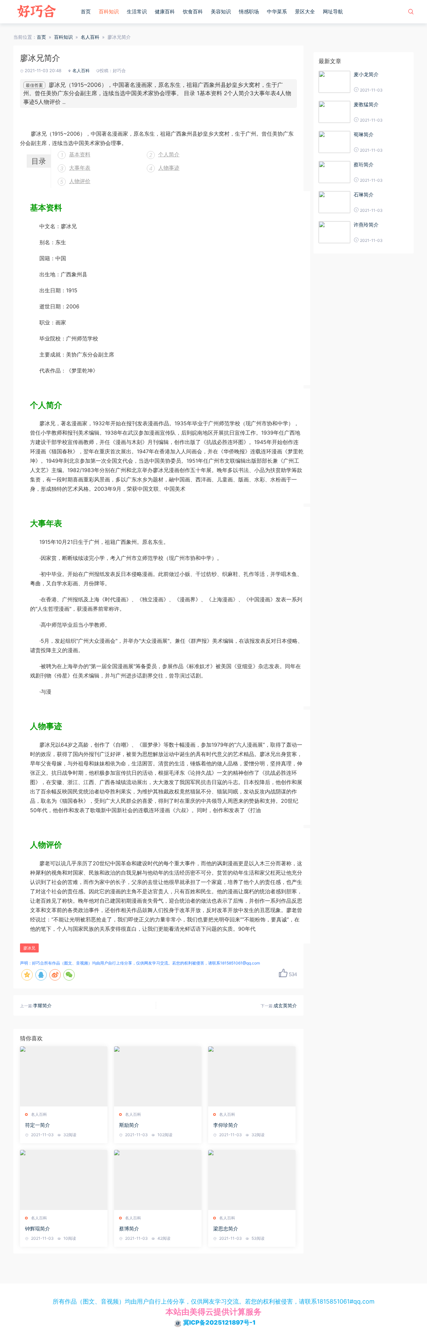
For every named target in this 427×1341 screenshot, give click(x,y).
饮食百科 (193, 11)
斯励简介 (129, 1125)
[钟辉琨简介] (63, 1180)
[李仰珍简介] (252, 1076)
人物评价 (79, 181)
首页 (86, 11)
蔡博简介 (129, 1228)
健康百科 (165, 11)
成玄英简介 (285, 1005)
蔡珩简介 (364, 164)
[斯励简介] (157, 1076)
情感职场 (249, 11)
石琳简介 (364, 194)
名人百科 (90, 37)
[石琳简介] (334, 202)
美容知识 (221, 11)
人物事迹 (168, 167)
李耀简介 (42, 1005)
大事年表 (79, 167)
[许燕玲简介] (334, 232)
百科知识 (109, 11)
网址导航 (333, 11)
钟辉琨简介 (37, 1228)
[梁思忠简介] (252, 1180)
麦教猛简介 (366, 104)
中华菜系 (277, 11)
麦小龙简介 (366, 74)
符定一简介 (37, 1125)
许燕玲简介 (366, 224)
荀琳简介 (364, 134)
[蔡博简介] (157, 1180)
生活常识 (137, 11)
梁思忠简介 (225, 1228)
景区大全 (305, 11)
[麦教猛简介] (334, 112)
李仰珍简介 (225, 1125)
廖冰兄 (29, 947)
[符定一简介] (63, 1076)
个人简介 (168, 154)
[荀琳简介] (334, 142)
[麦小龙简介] (334, 82)
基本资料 (79, 154)
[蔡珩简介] (334, 172)
